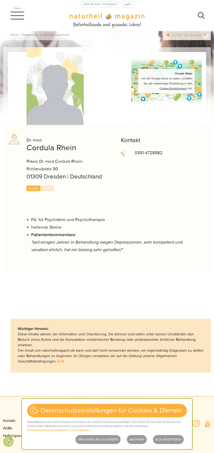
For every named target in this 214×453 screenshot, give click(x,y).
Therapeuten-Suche (34, 35)
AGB (60, 361)
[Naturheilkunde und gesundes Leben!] (107, 21)
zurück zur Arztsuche (189, 35)
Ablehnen (136, 439)
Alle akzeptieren (168, 439)
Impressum (61, 430)
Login (127, 4)
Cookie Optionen (79, 430)
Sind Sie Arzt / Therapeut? (100, 4)
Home (14, 35)
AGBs (7, 428)
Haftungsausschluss (19, 435)
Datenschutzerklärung (40, 430)
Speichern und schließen (98, 439)
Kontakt (9, 420)
